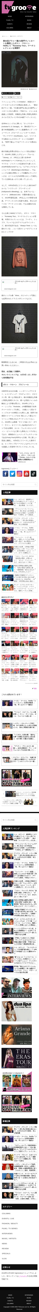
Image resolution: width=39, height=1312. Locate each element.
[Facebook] (5, 474)
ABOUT (29, 1303)
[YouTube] (26, 474)
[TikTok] (33, 474)
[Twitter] (12, 474)
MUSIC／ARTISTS (8, 93)
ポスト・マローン (16, 97)
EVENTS (10, 1300)
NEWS (18, 93)
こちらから (23, 1276)
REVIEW (28, 1300)
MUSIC (29, 1298)
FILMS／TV (10, 1298)
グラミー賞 (6, 97)
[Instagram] (19, 474)
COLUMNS (10, 1303)
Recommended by (29, 683)
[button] (35, 484)
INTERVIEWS (29, 1295)
